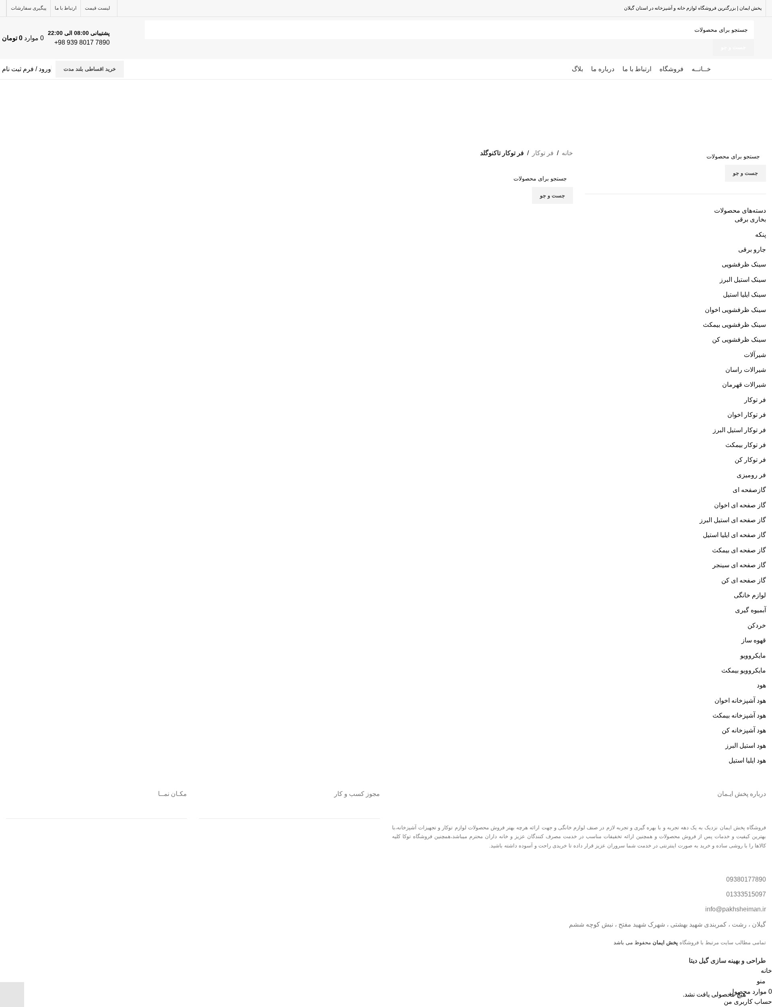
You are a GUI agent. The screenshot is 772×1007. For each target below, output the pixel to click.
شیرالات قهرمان (744, 384)
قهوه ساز (753, 640)
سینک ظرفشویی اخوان (735, 309)
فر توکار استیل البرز (739, 430)
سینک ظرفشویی (744, 264)
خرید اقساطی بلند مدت (90, 69)
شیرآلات (755, 354)
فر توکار (755, 399)
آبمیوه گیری (750, 610)
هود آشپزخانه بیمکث (739, 715)
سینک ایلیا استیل (744, 294)
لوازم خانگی (750, 595)
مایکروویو (753, 655)
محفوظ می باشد (646, 942)
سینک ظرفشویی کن (739, 339)
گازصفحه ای (749, 489)
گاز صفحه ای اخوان (740, 505)
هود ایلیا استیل (747, 760)
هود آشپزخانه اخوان (740, 700)
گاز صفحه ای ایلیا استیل (734, 534)
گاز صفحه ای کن (743, 580)
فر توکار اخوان (746, 414)
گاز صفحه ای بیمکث (739, 550)
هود (761, 685)
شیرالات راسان (745, 369)
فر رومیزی (751, 475)
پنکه (760, 234)
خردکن (756, 625)
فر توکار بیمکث (745, 444)
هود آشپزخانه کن (744, 730)
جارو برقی (752, 249)
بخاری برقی (750, 219)
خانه (567, 153)
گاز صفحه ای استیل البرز (733, 520)
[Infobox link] (87, 38)
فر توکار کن (750, 459)
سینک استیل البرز (743, 279)
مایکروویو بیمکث (743, 670)
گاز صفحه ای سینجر (739, 565)
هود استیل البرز (745, 745)
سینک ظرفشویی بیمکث (734, 324)
